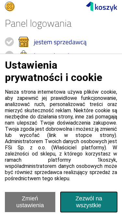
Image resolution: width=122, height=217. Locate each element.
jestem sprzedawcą (60, 42)
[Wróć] (10, 6)
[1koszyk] (101, 6)
